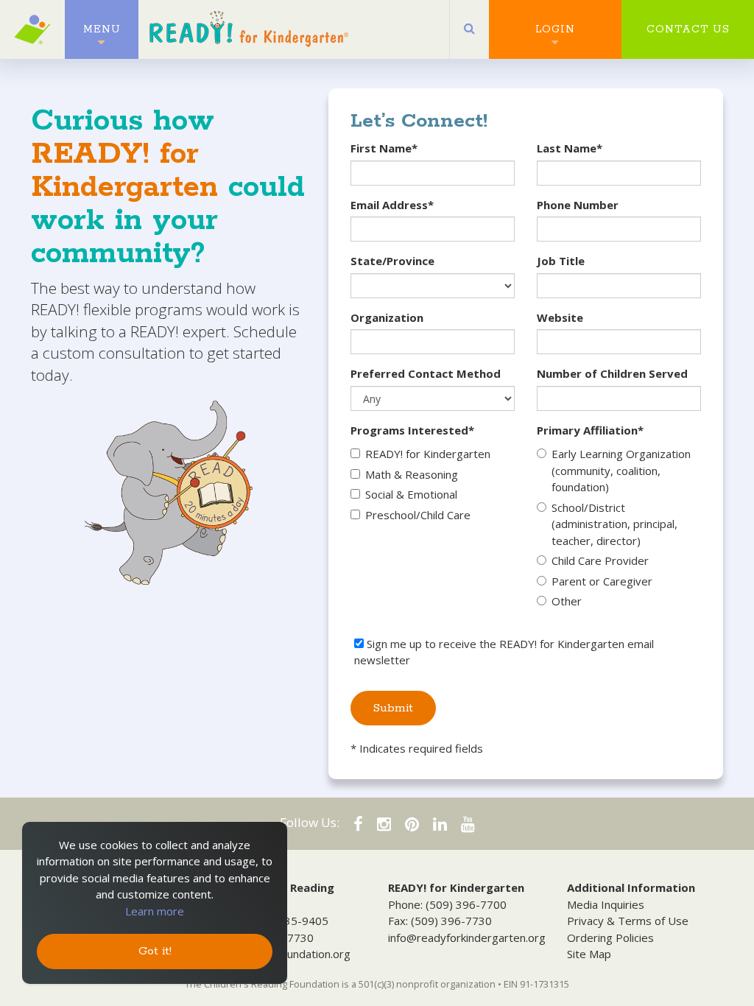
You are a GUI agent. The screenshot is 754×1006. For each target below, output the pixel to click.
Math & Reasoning (411, 474)
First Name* (383, 148)
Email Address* (392, 204)
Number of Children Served (612, 373)
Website (560, 317)
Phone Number (578, 204)
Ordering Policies (610, 937)
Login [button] (555, 29)
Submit (393, 708)
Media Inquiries (605, 904)
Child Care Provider (600, 560)
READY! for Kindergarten (427, 453)
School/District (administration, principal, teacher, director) (614, 524)
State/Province (392, 260)
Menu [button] (102, 29)
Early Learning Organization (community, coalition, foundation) (621, 470)
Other (567, 601)
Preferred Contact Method (425, 373)
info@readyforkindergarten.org (467, 937)
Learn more (154, 911)
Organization (386, 317)
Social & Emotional (411, 494)
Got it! (155, 951)
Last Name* (569, 148)
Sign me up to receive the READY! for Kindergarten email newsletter (504, 652)
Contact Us (688, 29)
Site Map (589, 953)
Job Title (561, 260)
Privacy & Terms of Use (627, 920)
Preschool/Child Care (418, 514)
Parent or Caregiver (602, 581)
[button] (469, 29)
